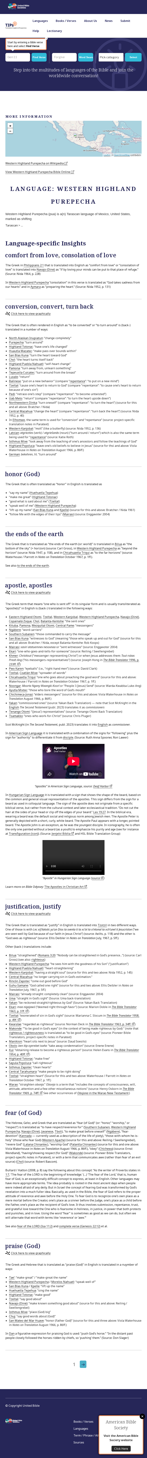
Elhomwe (19, 420)
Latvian (14, 433)
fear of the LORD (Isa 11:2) (35, 1226)
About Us (90, 21)
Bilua (118, 544)
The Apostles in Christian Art (64, 887)
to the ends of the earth (33, 566)
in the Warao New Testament (103, 1093)
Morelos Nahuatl (62, 1282)
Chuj (12, 1316)
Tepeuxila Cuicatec (21, 372)
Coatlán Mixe (28, 673)
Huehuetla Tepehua (43, 493)
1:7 (7, 1174)
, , (49, 306)
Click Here (121, 1449)
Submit (125, 21)
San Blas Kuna (18, 355)
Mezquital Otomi (43, 625)
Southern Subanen (21, 634)
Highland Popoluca (21, 446)
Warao (13, 1084)
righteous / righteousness (26, 1033)
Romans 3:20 (47, 955)
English (14, 707)
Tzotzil (102, 925)
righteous (37, 960)
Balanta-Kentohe (52, 621)
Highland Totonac (21, 347)
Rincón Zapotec (19, 981)
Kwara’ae (15, 1024)
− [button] (10, 131)
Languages (40, 21)
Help (36, 31)
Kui (11, 1050)
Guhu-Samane (18, 985)
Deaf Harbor (101, 786)
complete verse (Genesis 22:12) (79, 1226)
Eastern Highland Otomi (25, 617)
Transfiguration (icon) (23, 834)
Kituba (13, 625)
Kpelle (64, 510)
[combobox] (111, 57)
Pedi (12, 394)
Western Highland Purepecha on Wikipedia (34, 163)
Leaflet (107, 155)
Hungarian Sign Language (26, 795)
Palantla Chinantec (83, 1144)
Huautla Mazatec (20, 351)
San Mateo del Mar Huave (26, 1321)
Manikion (15, 1041)
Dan (12, 1333)
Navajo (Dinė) (46, 269)
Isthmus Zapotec (20, 1067)
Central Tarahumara (23, 1071)
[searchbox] (112, 57)
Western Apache (54, 1140)
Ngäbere (15, 630)
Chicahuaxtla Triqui (76, 553)
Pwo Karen (16, 669)
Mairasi (68, 514)
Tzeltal (13, 385)
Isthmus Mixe (18, 441)
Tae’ (12, 1277)
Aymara (35, 287)
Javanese (47, 1131)
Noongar (15, 686)
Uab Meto (15, 398)
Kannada (26, 1136)
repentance (77, 381)
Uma (12, 998)
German (14, 454)
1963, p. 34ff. (110, 1024)
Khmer (13, 656)
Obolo (13, 1046)
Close (142, 1416)
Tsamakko (16, 716)
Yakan (13, 703)
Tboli (58, 1131)
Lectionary (54, 31)
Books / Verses (66, 21)
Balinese (15, 381)
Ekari (12, 651)
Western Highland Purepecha (29, 282)
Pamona (14, 368)
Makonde (15, 1028)
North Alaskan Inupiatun (26, 338)
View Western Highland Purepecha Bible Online (38, 172)
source (96, 878)
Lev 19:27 (99, 812)
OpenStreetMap (122, 155)
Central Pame (65, 625)
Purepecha (16, 342)
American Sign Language (25, 733)
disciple (68, 737)
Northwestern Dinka (23, 403)
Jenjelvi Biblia (61, 834)
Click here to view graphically (31, 314)
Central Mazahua (20, 411)
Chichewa (106, 1149)
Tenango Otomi (19, 712)
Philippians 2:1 (34, 265)
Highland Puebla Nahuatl (26, 364)
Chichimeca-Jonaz (21, 694)
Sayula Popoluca (20, 1063)
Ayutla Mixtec (18, 690)
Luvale (13, 377)
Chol (12, 360)
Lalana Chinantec (35, 1144)
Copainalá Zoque (20, 621)
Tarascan (11, 225)
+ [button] (10, 125)
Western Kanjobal (21, 428)
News (109, 21)
